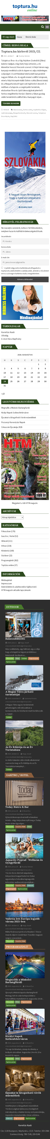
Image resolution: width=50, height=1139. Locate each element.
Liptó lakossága (6, 113)
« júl (3, 393)
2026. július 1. (12, 643)
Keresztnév (6, 247)
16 (45, 372)
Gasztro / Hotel (7, 536)
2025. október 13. (13, 925)
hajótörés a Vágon (39, 110)
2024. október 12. (13, 754)
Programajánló (7, 560)
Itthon (4, 546)
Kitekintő (5, 550)
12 (18, 372)
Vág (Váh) (13, 116)
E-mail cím (5, 257)
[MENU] (47, 27)
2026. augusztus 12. (14, 1043)
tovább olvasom (11, 103)
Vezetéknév (6, 236)
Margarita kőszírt (19, 113)
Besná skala (17, 110)
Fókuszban (6, 531)
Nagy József (24, 643)
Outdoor (5, 555)
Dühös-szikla (27, 110)
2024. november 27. (14, 698)
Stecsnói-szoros (31, 113)
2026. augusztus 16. (14, 986)
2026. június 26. (12, 811)
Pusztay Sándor (24, 56)
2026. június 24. (12, 867)
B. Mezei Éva (25, 811)
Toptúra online (7, 565)
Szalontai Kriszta (30, 698)
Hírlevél (6, 110)
